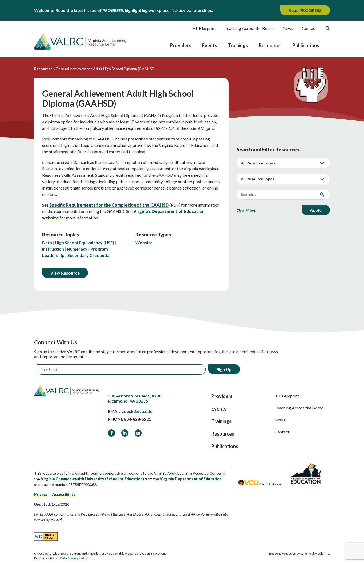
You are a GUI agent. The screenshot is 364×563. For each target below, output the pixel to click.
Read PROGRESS (305, 10)
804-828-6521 (137, 418)
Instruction (53, 248)
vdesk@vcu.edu (137, 411)
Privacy (41, 494)
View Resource (65, 272)
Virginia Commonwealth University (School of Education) (92, 479)
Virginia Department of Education (191, 479)
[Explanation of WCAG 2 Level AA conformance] (46, 536)
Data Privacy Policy (74, 558)
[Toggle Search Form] (328, 28)
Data (47, 242)
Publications (305, 45)
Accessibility (63, 494)
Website (143, 242)
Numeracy (77, 248)
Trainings (238, 45)
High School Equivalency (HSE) (84, 242)
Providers (180, 45)
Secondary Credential (89, 255)
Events (209, 45)
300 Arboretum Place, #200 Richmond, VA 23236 (134, 398)
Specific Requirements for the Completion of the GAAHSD (109, 204)
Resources (270, 45)
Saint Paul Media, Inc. (315, 554)
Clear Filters (246, 210)
